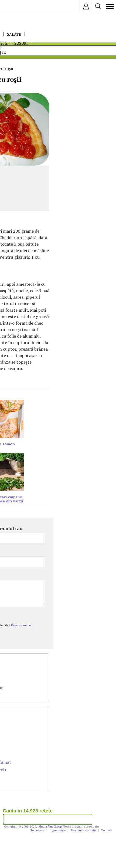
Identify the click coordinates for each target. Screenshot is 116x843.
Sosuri (21, 43)
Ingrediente (57, 830)
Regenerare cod (22, 625)
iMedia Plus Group (50, 826)
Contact (106, 830)
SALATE (14, 34)
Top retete (37, 830)
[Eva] (17, 6)
